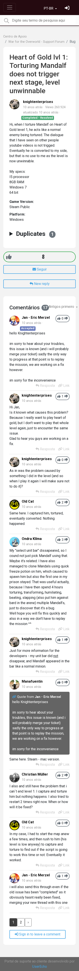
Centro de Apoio (15, 36)
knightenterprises (38, 102)
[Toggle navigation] (10, 7)
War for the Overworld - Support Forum (36, 42)
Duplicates (35, 233)
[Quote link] (14, 697)
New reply (41, 284)
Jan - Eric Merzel (36, 317)
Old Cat (28, 501)
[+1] (9, 257)
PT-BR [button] (49, 8)
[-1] (66, 318)
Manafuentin (32, 681)
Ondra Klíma (32, 539)
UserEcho (39, 966)
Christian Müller (35, 774)
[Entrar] (67, 8)
